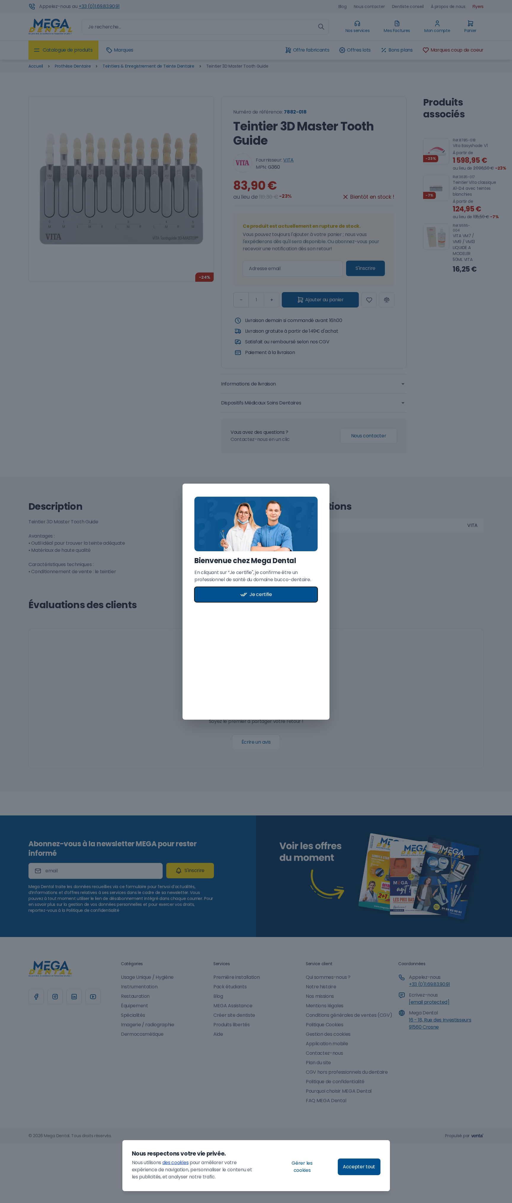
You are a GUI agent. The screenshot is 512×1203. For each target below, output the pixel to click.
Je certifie (260, 594)
